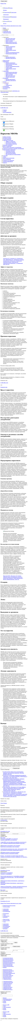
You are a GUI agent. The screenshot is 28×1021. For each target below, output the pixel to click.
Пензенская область (7, 972)
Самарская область (7, 979)
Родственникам (6, 87)
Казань (4, 1002)
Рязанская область (7, 977)
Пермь (4, 1001)
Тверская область (7, 984)
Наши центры (6, 60)
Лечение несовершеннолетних (12, 52)
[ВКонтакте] (4, 122)
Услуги (4, 81)
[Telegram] (4, 125)
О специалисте (4, 820)
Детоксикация (9, 47)
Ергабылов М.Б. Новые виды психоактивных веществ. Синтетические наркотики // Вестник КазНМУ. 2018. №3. (13, 773)
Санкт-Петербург (7, 1000)
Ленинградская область (8, 966)
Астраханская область (8, 958)
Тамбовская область (7, 983)
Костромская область (7, 963)
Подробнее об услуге (5, 831)
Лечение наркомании (10, 46)
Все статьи (3, 837)
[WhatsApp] (4, 130)
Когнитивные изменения (11, 143)
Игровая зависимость (10, 57)
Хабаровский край (7, 988)
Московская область (7, 969)
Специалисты (9, 85)
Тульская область (7, 986)
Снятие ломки (9, 49)
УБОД (7, 51)
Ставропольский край (8, 982)
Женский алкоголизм (10, 38)
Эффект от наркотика (10, 141)
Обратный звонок (7, 32)
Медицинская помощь (11, 153)
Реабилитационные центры (9, 905)
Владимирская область (8, 959)
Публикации (6, 86)
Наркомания (6, 61)
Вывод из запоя (9, 40)
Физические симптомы (11, 142)
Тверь (4, 1006)
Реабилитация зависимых (11, 43)
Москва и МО (6, 1004)
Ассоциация (6, 82)
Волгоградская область (8, 960)
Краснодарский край (7, 965)
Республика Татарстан (8, 975)
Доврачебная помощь (10, 152)
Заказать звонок (16, 946)
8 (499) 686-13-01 (7, 31)
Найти (16, 942)
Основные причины (10, 150)
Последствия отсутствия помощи (13, 154)
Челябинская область (7, 989)
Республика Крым (7, 974)
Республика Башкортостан (9, 973)
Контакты (5, 88)
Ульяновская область (7, 987)
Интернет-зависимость (11, 58)
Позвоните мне (4, 387)
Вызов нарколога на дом (11, 42)
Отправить (3, 835)
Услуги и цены (6, 906)
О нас (7, 84)
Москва (5, 967)
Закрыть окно (3, 941)
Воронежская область (8, 961)
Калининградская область (9, 962)
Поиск (4, 28)
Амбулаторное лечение (11, 50)
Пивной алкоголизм (10, 39)
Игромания (5, 78)
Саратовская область (7, 981)
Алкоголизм (6, 71)
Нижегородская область (8, 970)
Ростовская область (7, 976)
